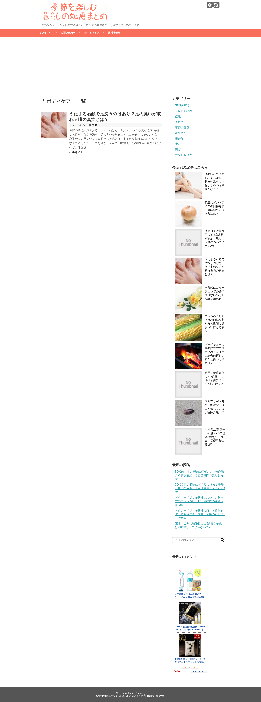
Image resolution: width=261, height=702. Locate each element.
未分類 (179, 138)
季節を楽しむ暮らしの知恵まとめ (125, 696)
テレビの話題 (183, 110)
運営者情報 (114, 32)
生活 (178, 143)
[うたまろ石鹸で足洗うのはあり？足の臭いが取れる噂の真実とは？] (54, 125)
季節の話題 (182, 127)
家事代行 (180, 132)
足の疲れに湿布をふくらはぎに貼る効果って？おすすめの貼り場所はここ (214, 182)
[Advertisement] (130, 64)
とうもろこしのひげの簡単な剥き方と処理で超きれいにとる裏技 (214, 323)
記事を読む (76, 152)
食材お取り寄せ (185, 154)
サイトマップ (91, 32)
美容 (94, 124)
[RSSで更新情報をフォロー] (216, 6)
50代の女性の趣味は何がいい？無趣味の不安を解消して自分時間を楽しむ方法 (199, 475)
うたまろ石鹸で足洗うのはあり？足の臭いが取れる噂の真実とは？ (214, 267)
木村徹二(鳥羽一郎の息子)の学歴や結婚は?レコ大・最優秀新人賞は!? (215, 437)
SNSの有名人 (183, 105)
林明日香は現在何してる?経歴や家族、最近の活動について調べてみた (214, 238)
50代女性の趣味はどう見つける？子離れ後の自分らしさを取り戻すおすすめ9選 (200, 488)
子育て (179, 121)
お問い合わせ (68, 32)
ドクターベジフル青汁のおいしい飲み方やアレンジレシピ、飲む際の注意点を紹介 (199, 501)
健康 (178, 116)
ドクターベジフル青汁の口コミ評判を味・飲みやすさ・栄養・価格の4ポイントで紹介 (200, 514)
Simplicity (140, 693)
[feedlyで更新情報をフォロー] (210, 6)
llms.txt (46, 32)
